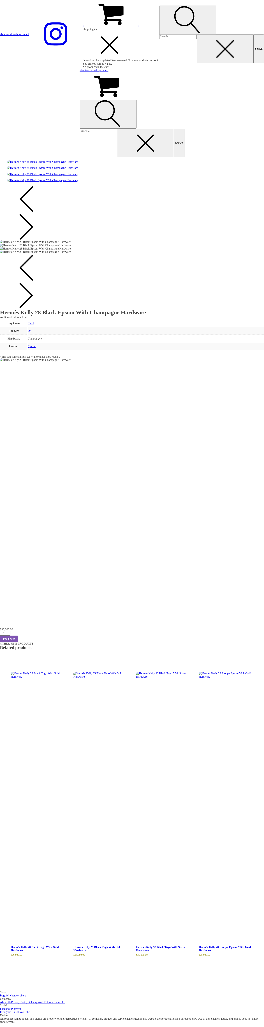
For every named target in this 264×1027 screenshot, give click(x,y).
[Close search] (225, 48)
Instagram (5, 1012)
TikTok (15, 1012)
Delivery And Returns (40, 1002)
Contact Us (59, 1002)
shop (18, 34)
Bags (3, 995)
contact (25, 34)
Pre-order (9, 638)
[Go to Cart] (132, 86)
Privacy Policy (19, 1002)
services (10, 34)
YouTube (24, 1012)
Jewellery (20, 995)
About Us (5, 1002)
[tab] (132, 317)
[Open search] (187, 20)
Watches (10, 995)
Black (31, 323)
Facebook (5, 1008)
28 (29, 330)
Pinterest (16, 1008)
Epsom (32, 346)
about (3, 34)
